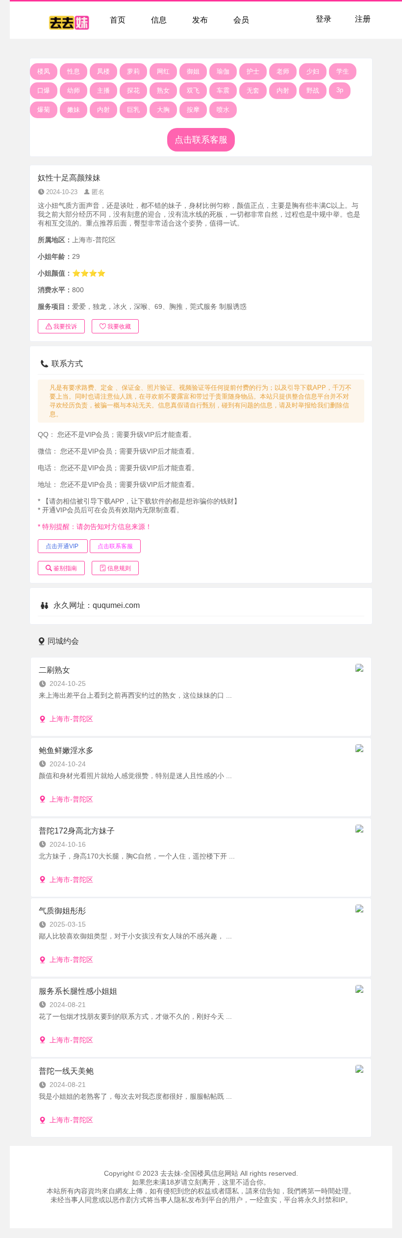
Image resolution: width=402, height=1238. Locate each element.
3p (339, 90)
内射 (282, 90)
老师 (282, 71)
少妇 (312, 71)
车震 (223, 90)
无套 (253, 90)
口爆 (43, 90)
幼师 (73, 90)
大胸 (163, 109)
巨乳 (133, 109)
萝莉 (133, 71)
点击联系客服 (201, 140)
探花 (133, 90)
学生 (342, 71)
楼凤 (43, 71)
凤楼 (103, 71)
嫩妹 (73, 109)
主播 (103, 90)
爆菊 (43, 109)
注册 (363, 19)
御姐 (193, 71)
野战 (312, 90)
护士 (253, 71)
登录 (323, 19)
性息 (73, 71)
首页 (118, 20)
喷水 (223, 109)
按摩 (193, 109)
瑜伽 (223, 71)
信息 (159, 20)
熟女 (163, 90)
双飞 (193, 90)
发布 (200, 20)
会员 (241, 20)
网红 (163, 71)
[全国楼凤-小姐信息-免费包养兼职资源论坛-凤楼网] (68, 20)
